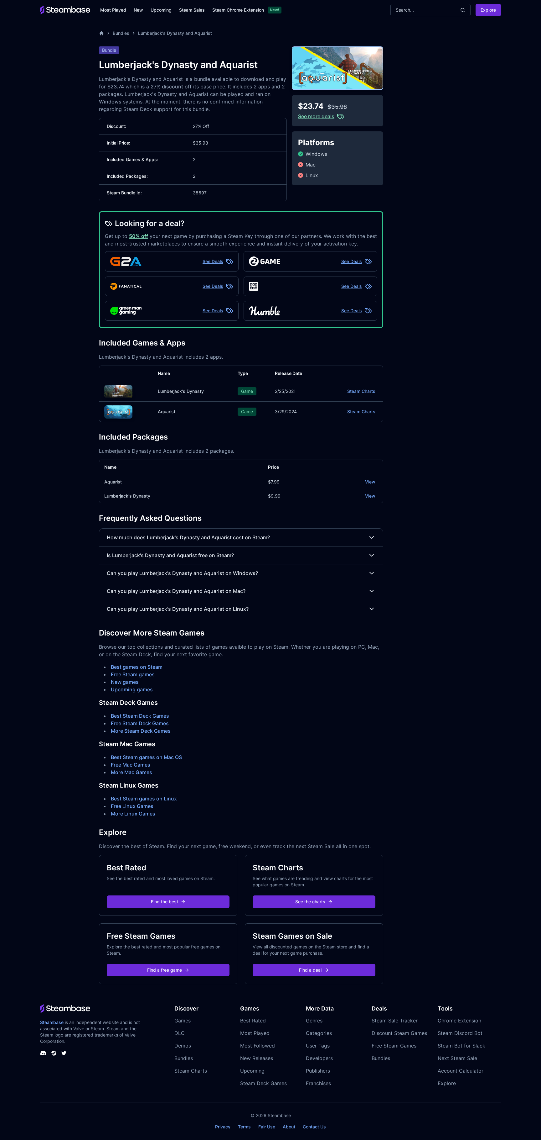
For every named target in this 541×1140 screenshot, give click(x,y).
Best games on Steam (136, 667)
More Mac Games (131, 772)
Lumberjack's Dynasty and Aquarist (175, 33)
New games (125, 682)
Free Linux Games (132, 806)
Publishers (318, 1071)
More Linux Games (133, 813)
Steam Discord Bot (460, 1033)
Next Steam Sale (457, 1058)
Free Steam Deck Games (140, 723)
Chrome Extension (459, 1020)
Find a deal (310, 970)
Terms (244, 1126)
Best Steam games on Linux (144, 798)
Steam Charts (361, 391)
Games (182, 1020)
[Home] (101, 33)
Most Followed (257, 1045)
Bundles (121, 33)
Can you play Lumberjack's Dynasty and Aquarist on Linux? (178, 609)
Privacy (222, 1126)
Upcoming (161, 10)
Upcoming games (132, 689)
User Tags (318, 1045)
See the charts (310, 901)
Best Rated (253, 1020)
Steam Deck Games (263, 1083)
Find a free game (164, 970)
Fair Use (266, 1126)
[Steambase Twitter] (63, 1053)
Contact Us (314, 1126)
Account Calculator (460, 1071)
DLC (179, 1033)
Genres (314, 1020)
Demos (182, 1045)
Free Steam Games (394, 1045)
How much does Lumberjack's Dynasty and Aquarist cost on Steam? (188, 537)
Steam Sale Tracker (395, 1020)
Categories (319, 1033)
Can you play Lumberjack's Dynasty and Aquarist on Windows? (182, 573)
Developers (319, 1058)
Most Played (113, 10)
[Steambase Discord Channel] (43, 1053)
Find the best (164, 901)
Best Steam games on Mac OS (146, 757)
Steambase (52, 1022)
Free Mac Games (130, 765)
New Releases (256, 1058)
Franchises (318, 1083)
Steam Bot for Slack (461, 1045)
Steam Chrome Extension (238, 10)
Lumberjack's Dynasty (181, 391)
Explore (488, 10)
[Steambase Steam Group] (53, 1053)
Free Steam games (133, 674)
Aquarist (166, 411)
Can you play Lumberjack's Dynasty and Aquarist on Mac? (176, 591)
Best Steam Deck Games (140, 716)
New (138, 10)
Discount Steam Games (399, 1033)
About (289, 1126)
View (370, 481)
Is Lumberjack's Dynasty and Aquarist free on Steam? (170, 555)
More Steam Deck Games (141, 731)
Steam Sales (192, 10)
